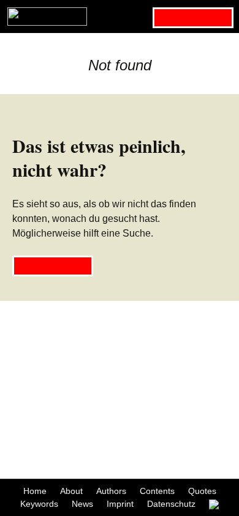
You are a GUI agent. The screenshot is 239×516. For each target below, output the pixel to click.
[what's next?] (119, 16)
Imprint (120, 504)
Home (35, 491)
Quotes (202, 491)
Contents (157, 491)
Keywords (39, 504)
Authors (111, 491)
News (82, 504)
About (71, 491)
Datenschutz (171, 504)
